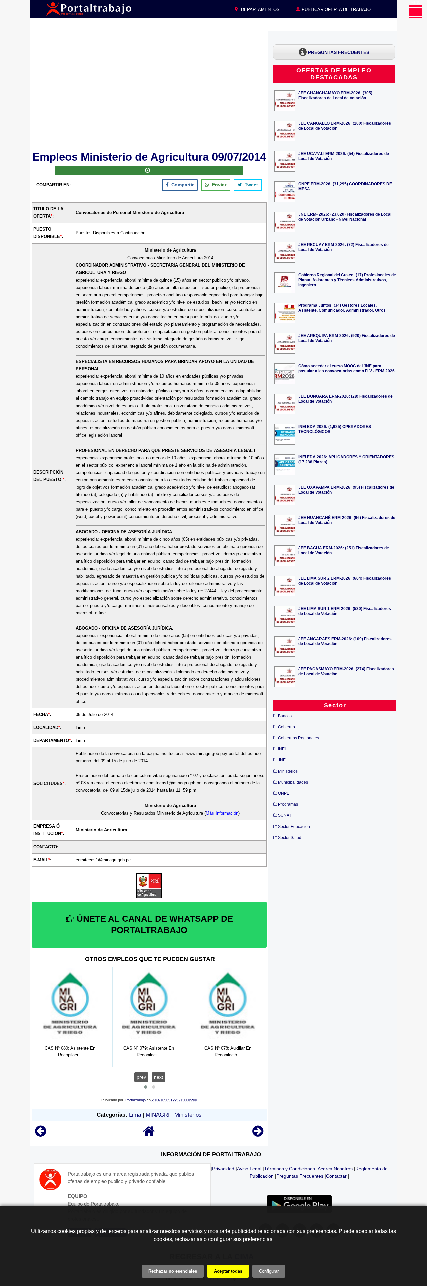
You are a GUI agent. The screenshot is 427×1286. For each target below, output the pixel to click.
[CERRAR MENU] (415, 11)
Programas (288, 804)
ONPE (283, 793)
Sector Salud (289, 837)
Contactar (336, 1176)
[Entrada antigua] (257, 1134)
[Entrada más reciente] (40, 1134)
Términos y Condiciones (289, 1168)
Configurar (269, 1271)
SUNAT (284, 815)
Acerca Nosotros (335, 1168)
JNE (282, 760)
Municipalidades (293, 782)
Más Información (222, 813)
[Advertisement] (149, 89)
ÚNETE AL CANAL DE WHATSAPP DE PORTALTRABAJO (153, 924)
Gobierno (286, 727)
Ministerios (188, 1115)
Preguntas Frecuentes (299, 1176)
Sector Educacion (294, 826)
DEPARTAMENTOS (260, 9)
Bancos (285, 716)
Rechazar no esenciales (172, 1271)
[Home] (149, 1134)
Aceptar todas (228, 1271)
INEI (282, 749)
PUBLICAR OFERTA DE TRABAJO (335, 9)
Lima (135, 1115)
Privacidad (223, 1168)
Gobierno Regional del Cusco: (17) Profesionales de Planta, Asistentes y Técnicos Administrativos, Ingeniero (347, 280)
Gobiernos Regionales (298, 738)
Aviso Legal (249, 1168)
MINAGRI (158, 1115)
